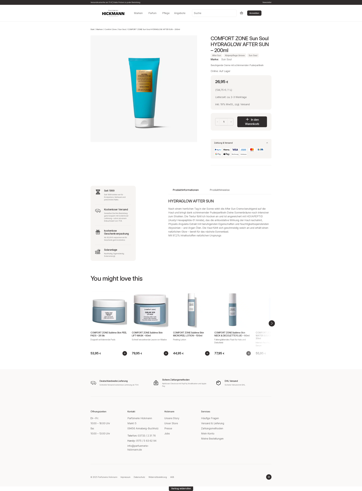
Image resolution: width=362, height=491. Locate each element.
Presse (168, 428)
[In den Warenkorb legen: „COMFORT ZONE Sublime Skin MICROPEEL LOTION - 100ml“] (207, 353)
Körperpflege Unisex (235, 55)
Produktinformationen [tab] (186, 189)
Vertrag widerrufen (181, 488)
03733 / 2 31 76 (147, 435)
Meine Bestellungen (212, 438)
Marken (99, 29)
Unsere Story (171, 418)
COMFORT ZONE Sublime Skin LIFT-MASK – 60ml (147, 334)
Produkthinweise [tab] (220, 189)
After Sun (216, 55)
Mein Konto (207, 433)
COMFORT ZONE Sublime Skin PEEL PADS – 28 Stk (108, 334)
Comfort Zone (110, 29)
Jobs (167, 433)
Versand (245, 104)
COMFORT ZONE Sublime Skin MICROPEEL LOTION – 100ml (188, 334)
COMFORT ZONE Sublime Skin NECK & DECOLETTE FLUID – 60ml (231, 334)
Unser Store (171, 423)
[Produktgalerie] (143, 88)
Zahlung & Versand (223, 143)
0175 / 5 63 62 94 (146, 440)
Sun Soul (122, 29)
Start (92, 29)
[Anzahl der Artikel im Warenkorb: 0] (241, 13)
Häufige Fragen (210, 418)
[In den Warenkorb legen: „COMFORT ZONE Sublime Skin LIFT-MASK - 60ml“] (166, 353)
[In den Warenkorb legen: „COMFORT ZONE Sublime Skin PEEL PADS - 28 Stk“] (124, 353)
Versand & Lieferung (212, 423)
